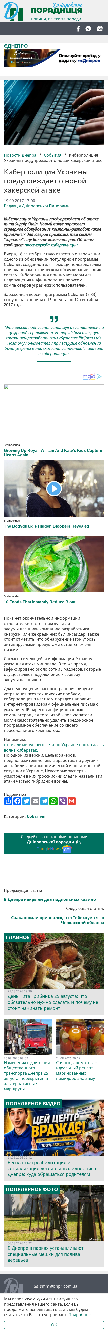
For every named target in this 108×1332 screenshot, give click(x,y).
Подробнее (79, 1314)
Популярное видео (33, 1103)
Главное (18, 937)
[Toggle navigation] (7, 28)
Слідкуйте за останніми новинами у (54, 842)
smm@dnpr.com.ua (58, 1286)
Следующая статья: (57, 915)
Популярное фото (32, 1189)
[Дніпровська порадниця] (17, 1288)
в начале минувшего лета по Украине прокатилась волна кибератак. (54, 747)
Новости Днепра (20, 155)
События (52, 155)
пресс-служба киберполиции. (52, 245)
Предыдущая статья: (50, 895)
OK (54, 1325)
